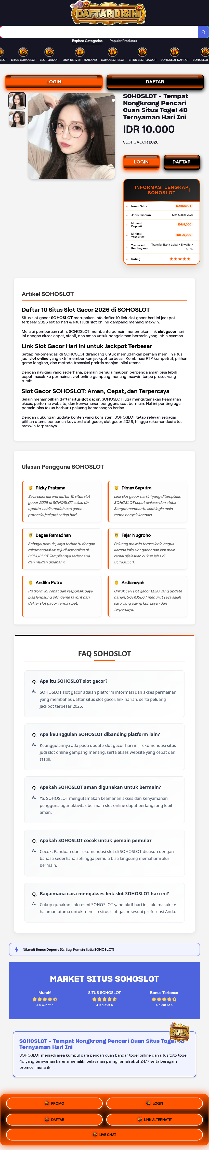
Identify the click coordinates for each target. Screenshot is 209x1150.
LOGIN (53, 81)
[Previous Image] (32, 137)
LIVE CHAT (107, 1133)
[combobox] (99, 32)
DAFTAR (155, 81)
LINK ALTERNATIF (158, 1118)
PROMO (57, 1103)
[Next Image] (111, 137)
